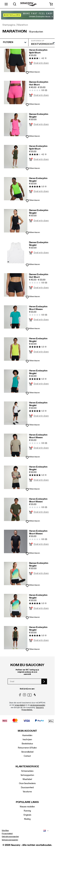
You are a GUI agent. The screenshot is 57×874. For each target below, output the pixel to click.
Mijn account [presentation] (27, 731)
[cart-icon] (51, 4)
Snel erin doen (41, 63)
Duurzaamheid (27, 787)
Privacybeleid (7, 833)
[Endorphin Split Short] (15, 60)
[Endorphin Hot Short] (15, 92)
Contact (27, 756)
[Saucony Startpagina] (28, 4)
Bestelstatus (27, 744)
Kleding (27, 819)
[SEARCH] (14, 4)
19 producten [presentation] (36, 31)
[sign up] (44, 681)
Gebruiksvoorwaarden (10, 836)
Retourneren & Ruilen (27, 748)
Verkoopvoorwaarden (10, 840)
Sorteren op (37, 41)
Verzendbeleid (27, 752)
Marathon (14, 31)
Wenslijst (27, 72)
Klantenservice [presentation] (27, 766)
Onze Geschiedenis (27, 783)
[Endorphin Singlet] (15, 124)
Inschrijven (27, 739)
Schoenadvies (27, 771)
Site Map (5, 830)
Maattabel (27, 779)
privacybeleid (20, 705)
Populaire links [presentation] (27, 802)
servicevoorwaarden (37, 705)
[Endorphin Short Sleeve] (15, 317)
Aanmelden (27, 735)
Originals (27, 815)
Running (27, 811)
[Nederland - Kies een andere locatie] (44, 830)
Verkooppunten (27, 775)
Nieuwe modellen (27, 807)
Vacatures (27, 792)
